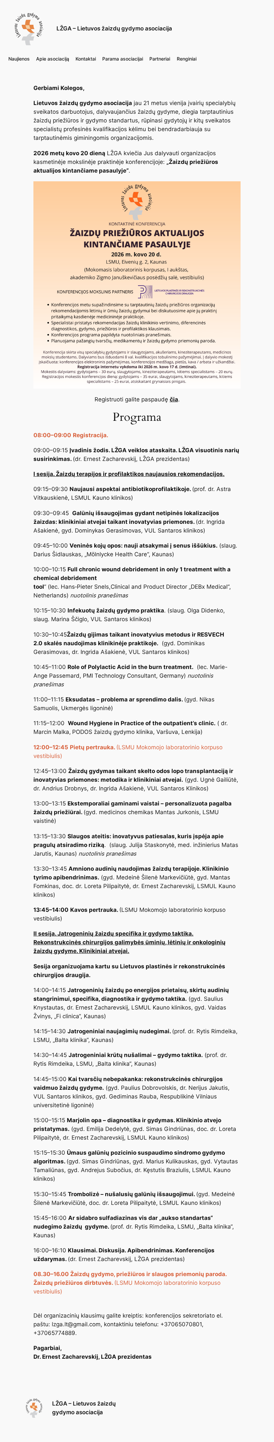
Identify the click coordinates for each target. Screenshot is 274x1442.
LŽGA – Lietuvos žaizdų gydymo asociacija (114, 28)
